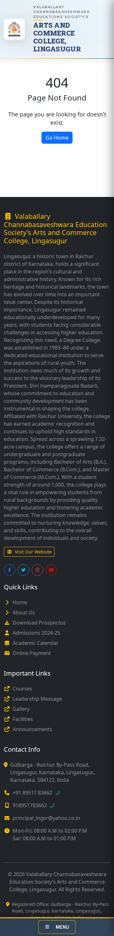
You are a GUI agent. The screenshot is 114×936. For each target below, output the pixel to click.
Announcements (32, 729)
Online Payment (32, 653)
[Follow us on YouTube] (51, 570)
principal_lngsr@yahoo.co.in (46, 818)
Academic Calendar (36, 642)
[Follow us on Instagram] (37, 570)
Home (20, 602)
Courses (22, 688)
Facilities (23, 719)
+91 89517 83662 (32, 792)
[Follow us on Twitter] (23, 570)
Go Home (57, 137)
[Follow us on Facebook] (9, 570)
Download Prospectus (39, 622)
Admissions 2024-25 (36, 632)
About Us (24, 612)
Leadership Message (37, 698)
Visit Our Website (33, 552)
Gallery (21, 708)
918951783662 (30, 805)
